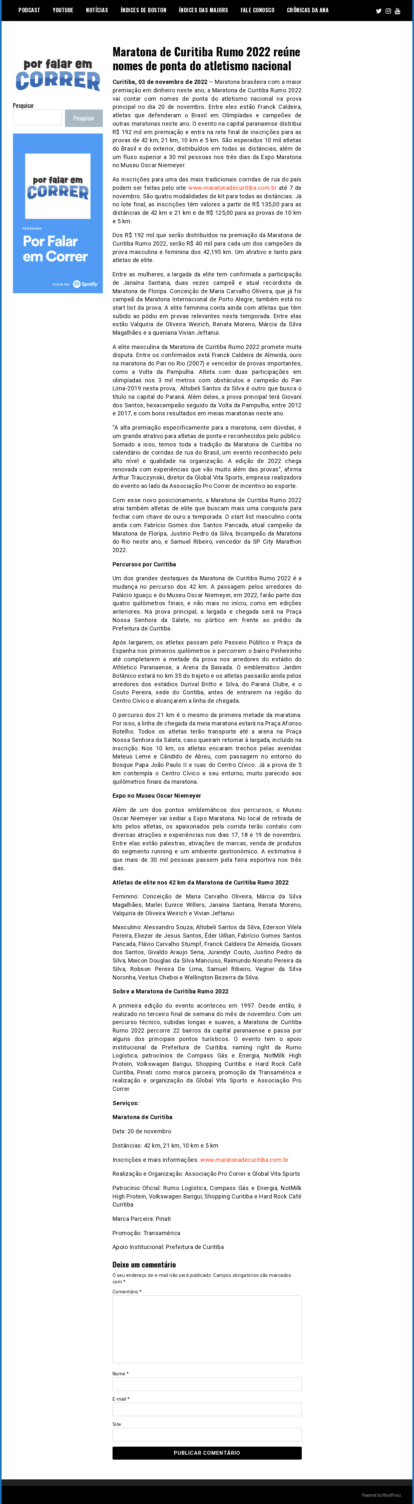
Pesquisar (23, 105)
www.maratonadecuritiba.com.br (232, 187)
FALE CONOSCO (257, 10)
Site (117, 1424)
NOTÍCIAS (97, 10)
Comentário (127, 1291)
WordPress (391, 1494)
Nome (121, 1373)
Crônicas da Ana (308, 10)
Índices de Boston (144, 10)
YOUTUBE (63, 10)
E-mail (121, 1399)
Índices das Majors (203, 10)
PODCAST (29, 10)
